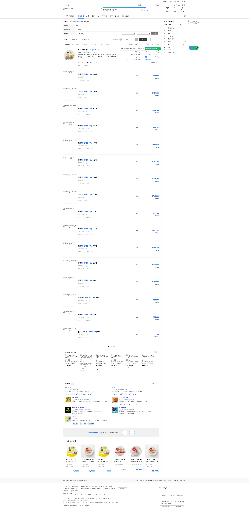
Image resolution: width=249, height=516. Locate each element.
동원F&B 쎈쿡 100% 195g (89, 50)
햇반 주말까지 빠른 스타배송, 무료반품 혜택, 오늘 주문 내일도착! (79, 391)
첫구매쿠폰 (129, 404)
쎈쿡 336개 (87, 126)
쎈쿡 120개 (87, 263)
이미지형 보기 (152, 39)
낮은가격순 (87, 44)
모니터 (169, 41)
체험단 (178, 5)
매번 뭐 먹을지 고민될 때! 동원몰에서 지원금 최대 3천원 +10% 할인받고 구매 (89, 401)
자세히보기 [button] (95, 494)
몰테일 (170, 1)
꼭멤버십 (89, 394)
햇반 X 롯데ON (122, 407)
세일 (85, 423)
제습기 (169, 33)
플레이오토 (176, 1)
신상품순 (100, 44)
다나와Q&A (125, 16)
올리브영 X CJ (75, 417)
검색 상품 (85, 39)
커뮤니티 (169, 5)
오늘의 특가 (75, 423)
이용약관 (142, 480)
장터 (93, 16)
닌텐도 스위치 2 (171, 39)
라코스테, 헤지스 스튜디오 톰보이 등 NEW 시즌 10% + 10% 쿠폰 (87, 411)
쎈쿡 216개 (87, 91)
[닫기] (143, 48)
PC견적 (149, 5)
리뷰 (111, 16)
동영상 (117, 16)
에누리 (164, 1)
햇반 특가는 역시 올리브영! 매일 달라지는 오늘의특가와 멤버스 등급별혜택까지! (89, 420)
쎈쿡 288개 (87, 177)
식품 (77, 25)
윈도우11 (170, 47)
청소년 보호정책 (161, 480)
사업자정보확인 (122, 488)
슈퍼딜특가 (76, 394)
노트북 (169, 50)
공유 (185, 16)
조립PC (144, 5)
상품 (87, 16)
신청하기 (153, 383)
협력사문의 (183, 480)
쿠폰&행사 (136, 404)
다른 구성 (154, 63)
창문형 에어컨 (171, 52)
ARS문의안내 (178, 506)
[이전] (183, 24)
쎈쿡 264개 (87, 143)
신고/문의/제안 (171, 495)
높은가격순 (94, 44)
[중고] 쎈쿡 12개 (89, 332)
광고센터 (176, 480)
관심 (97, 62)
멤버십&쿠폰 (91, 423)
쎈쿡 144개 (87, 229)
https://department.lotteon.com (82, 409)
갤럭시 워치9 (171, 28)
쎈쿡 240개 (87, 194)
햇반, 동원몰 (75, 397)
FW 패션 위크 (77, 413)
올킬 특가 (122, 394)
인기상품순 (67, 44)
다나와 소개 (135, 480)
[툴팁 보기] (81, 44)
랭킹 (81, 423)
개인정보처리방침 (151, 480)
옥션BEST (115, 394)
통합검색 (81, 16)
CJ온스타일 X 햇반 (123, 397)
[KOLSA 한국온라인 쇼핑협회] (66, 510)
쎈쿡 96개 (87, 280)
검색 (155, 33)
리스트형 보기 (149, 39)
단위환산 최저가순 (76, 44)
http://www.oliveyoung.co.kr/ (82, 418)
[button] (167, 10)
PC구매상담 (156, 5)
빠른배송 (81, 33)
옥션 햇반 (114, 387)
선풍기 (169, 44)
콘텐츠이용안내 (105, 494)
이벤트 (174, 5)
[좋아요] (132, 432)
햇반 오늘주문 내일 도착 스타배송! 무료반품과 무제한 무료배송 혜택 (127, 391)
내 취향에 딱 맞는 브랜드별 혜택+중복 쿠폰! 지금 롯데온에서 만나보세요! (135, 411)
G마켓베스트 (69, 394)
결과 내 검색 (142, 39)
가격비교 (75, 39)
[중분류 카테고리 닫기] (79, 25)
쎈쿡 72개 (87, 212)
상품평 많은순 (107, 44)
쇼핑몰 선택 (116, 39)
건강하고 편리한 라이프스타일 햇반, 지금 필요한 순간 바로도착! (133, 401)
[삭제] (142, 10)
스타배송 (83, 394)
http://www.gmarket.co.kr (74, 389)
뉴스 (98, 16)
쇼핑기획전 (163, 5)
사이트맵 (169, 480)
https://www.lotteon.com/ (128, 409)
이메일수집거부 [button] (165, 506)
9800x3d (170, 31)
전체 (67, 39)
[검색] (145, 10)
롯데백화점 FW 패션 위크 (78, 407)
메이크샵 (184, 1)
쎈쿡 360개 (87, 74)
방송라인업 (122, 404)
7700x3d (170, 36)
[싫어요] (124, 432)
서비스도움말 (180, 495)
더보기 (183, 5)
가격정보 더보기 (152, 52)
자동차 (139, 5)
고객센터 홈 (163, 495)
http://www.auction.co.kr (121, 389)
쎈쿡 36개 (87, 315)
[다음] (185, 24)
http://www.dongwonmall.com (82, 399)
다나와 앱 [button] (67, 5)
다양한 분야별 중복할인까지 (126, 413)
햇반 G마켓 (68, 387)
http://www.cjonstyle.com (128, 399)
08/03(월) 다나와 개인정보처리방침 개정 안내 (78, 480)
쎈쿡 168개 (87, 109)
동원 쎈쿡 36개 (88, 297)
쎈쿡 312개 (87, 160)
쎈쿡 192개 (87, 246)
